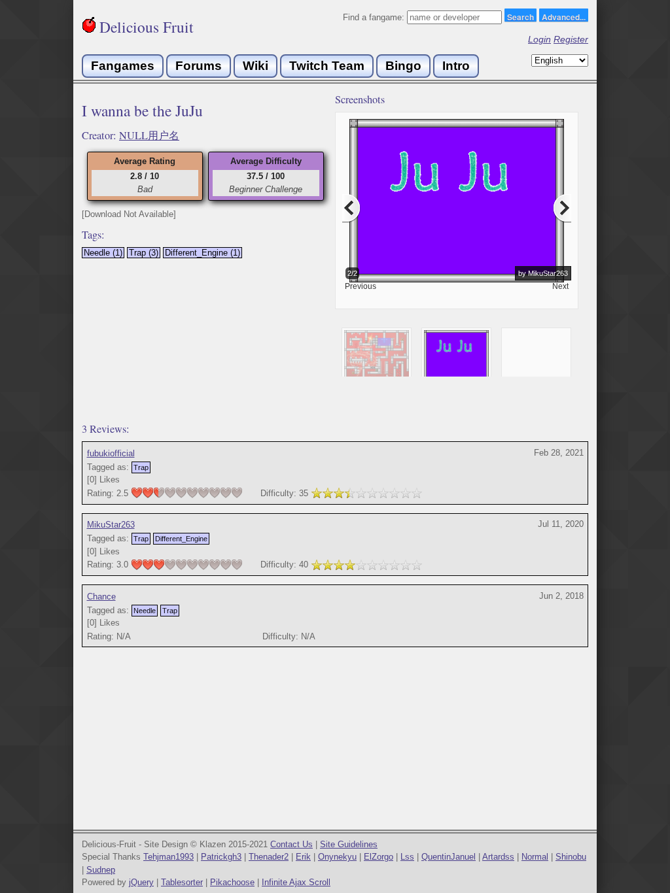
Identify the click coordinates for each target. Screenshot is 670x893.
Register (571, 39)
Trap (141, 467)
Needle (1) (103, 253)
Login (539, 39)
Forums (198, 66)
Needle (144, 611)
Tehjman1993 (168, 857)
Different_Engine (181, 539)
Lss (407, 857)
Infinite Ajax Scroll (296, 882)
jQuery (141, 882)
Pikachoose (232, 882)
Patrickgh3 (221, 857)
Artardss (498, 857)
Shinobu (570, 857)
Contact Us (291, 844)
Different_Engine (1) (202, 253)
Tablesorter (182, 882)
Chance (101, 596)
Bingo (403, 66)
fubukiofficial (111, 453)
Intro (456, 66)
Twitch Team (326, 66)
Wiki (255, 66)
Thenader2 (269, 857)
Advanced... (564, 16)
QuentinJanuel (448, 857)
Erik (303, 857)
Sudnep (100, 870)
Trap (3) (143, 253)
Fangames (122, 66)
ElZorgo (378, 857)
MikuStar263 (111, 525)
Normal (534, 857)
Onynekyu (337, 857)
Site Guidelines (349, 844)
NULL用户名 (149, 135)
